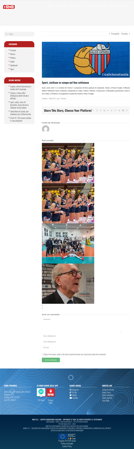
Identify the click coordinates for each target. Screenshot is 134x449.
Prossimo (124, 33)
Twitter (74, 395)
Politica (12, 57)
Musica (12, 54)
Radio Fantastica (107, 395)
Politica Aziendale (67, 443)
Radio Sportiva (107, 397)
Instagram (75, 389)
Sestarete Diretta (108, 389)
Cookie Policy (67, 446)
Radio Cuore (106, 392)
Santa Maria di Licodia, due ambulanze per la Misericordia (20, 113)
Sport (58, 98)
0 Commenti (63, 98)
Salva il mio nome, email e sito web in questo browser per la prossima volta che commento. (75, 354)
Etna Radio (105, 400)
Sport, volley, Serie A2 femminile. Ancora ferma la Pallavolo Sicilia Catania (19, 105)
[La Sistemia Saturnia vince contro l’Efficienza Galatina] (68, 224)
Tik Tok (74, 392)
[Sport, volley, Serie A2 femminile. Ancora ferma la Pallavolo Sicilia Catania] (68, 144)
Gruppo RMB (50, 401)
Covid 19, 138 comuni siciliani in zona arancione (20, 119)
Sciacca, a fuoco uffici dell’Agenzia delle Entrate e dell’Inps (19, 95)
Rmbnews (45, 98)
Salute (12, 61)
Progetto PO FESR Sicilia (67, 440)
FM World (41, 400)
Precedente (115, 33)
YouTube (75, 397)
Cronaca (13, 50)
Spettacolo (14, 65)
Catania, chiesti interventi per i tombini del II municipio (20, 88)
